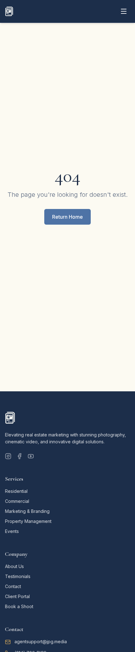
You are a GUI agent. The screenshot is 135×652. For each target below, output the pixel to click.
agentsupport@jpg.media (40, 641)
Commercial (17, 501)
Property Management (28, 521)
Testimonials (17, 576)
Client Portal (17, 596)
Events (12, 531)
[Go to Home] (9, 11)
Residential (16, 491)
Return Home (67, 217)
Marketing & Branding (27, 511)
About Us (14, 566)
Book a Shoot (19, 606)
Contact (13, 586)
